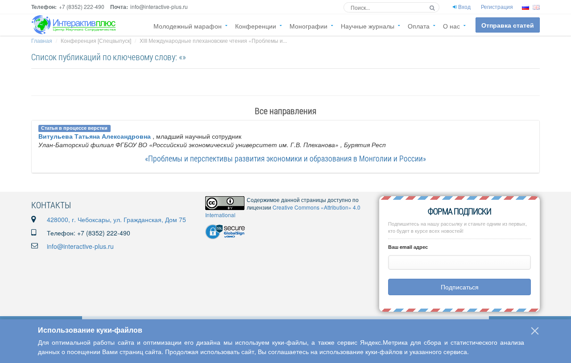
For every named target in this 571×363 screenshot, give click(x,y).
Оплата (419, 25)
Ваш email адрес (408, 246)
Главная (41, 40)
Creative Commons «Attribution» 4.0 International (282, 211)
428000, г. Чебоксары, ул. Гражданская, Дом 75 (116, 219)
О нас (451, 25)
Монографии (308, 25)
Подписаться (460, 286)
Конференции (255, 25)
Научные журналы (367, 25)
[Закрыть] (535, 331)
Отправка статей (507, 25)
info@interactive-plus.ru (80, 246)
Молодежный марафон (187, 25)
